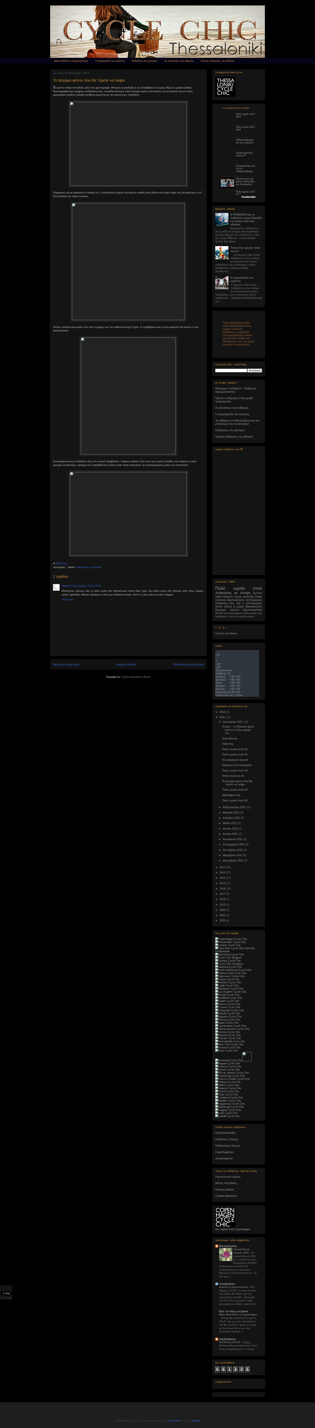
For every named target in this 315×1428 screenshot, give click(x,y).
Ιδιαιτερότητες (253, 606)
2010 (222, 711)
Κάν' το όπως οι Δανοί (233, 1311)
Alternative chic (231, 795)
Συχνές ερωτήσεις (226, 633)
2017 (222, 893)
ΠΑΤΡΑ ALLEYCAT (230, 1342)
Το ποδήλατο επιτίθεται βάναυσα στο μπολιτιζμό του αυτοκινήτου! (237, 422)
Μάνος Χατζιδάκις (226, 1183)
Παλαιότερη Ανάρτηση (188, 664)
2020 (222, 909)
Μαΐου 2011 (230, 823)
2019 (222, 904)
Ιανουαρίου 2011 (233, 721)
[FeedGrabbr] (238, 197)
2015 (222, 883)
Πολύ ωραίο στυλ (238, 588)
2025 (222, 920)
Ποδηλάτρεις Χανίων (227, 1145)
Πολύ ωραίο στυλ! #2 (235, 754)
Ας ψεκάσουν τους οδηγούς (179, 60)
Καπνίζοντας (230, 738)
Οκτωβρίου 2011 (233, 849)
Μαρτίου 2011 (231, 812)
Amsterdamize (224, 1158)
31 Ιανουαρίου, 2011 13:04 (85, 585)
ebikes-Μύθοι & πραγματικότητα (71, 60)
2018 (222, 899)
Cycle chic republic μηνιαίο (241, 616)
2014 (222, 877)
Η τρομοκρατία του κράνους (110, 60)
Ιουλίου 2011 (230, 833)
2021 (222, 915)
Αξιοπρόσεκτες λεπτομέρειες (244, 599)
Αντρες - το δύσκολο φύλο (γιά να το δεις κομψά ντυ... (238, 730)
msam (65, 585)
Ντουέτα (228, 596)
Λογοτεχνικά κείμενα (227, 1176)
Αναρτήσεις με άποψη (88, 567)
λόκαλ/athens (227, 1339)
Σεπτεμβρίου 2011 (234, 844)
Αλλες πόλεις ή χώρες (229, 606)
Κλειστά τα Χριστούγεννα (233, 1286)
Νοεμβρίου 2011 (233, 855)
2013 (222, 872)
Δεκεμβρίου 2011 (233, 860)
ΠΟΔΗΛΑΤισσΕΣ (225, 1132)
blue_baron (174, 1420)
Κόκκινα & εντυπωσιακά (237, 765)
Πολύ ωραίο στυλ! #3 (235, 770)
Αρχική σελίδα (126, 664)
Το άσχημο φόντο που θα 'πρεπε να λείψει (237, 783)
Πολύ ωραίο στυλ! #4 (235, 789)
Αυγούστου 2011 (233, 839)
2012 (222, 867)
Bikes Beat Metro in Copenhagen (238, 1314)
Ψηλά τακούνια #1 (233, 775)
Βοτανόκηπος (228, 1246)
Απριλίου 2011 (232, 817)
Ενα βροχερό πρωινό (235, 759)
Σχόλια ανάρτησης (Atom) (136, 676)
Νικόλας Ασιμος (224, 1189)
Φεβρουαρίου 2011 (234, 807)
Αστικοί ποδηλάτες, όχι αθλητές (217, 60)
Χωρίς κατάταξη (244, 596)
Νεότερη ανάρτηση (66, 664)
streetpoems (227, 1283)
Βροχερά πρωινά (227, 609)
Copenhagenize (224, 1152)
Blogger (195, 1420)
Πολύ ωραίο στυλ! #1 (235, 749)
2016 (222, 888)
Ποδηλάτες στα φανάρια (144, 60)
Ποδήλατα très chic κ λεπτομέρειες (238, 603)
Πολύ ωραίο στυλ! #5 (235, 800)
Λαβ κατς (228, 743)
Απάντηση (68, 599)
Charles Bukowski (226, 1195)
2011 (222, 717)
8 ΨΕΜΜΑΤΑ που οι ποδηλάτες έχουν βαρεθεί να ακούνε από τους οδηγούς (245, 219)
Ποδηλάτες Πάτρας (226, 1139)
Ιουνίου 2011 (230, 828)
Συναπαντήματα (233, 613)
